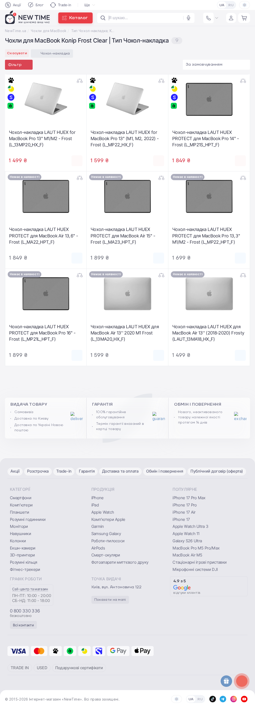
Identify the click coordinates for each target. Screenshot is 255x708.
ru (231, 5)
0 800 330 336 (25, 610)
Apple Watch (102, 512)
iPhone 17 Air (184, 512)
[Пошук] (103, 18)
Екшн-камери (23, 547)
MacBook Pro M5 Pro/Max (196, 547)
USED (42, 667)
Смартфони (20, 497)
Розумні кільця (23, 562)
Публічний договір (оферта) (217, 471)
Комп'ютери (21, 504)
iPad (95, 504)
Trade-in (64, 5)
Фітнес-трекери (25, 569)
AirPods (98, 547)
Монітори (19, 526)
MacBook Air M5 (187, 554)
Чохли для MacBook (48, 31)
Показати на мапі (110, 600)
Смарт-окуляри (105, 554)
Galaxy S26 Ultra (187, 540)
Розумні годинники (28, 519)
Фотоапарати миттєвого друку (120, 562)
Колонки (18, 540)
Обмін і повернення (164, 471)
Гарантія (87, 471)
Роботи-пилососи (108, 540)
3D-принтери (22, 554)
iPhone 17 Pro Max (189, 497)
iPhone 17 (181, 519)
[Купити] (76, 160)
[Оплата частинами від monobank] (10, 80)
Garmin (97, 526)
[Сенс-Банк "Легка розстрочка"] (10, 97)
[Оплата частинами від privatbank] (10, 88)
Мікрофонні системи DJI (195, 569)
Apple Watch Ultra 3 (190, 526)
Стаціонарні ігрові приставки (200, 562)
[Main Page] (27, 18)
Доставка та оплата (120, 471)
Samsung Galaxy (106, 533)
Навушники (20, 533)
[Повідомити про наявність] (76, 258)
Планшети (19, 512)
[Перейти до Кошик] (244, 18)
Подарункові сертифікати (79, 667)
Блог (40, 5)
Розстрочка (38, 471)
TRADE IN (20, 667)
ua (222, 5)
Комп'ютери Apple (108, 519)
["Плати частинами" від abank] (10, 105)
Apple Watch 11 (186, 533)
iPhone (97, 497)
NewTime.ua (15, 31)
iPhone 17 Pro (185, 504)
